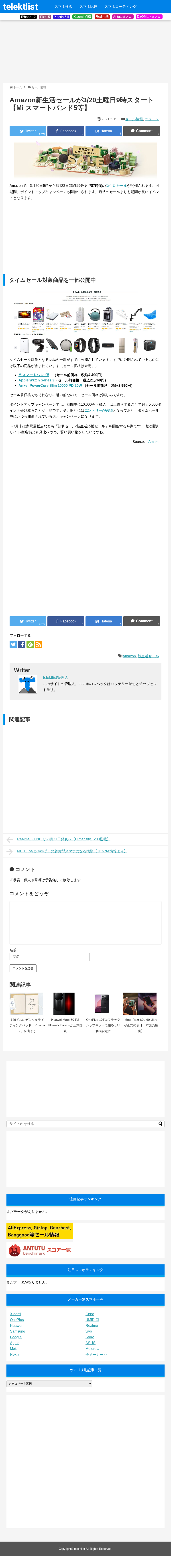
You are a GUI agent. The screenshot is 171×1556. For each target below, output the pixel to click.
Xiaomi (15, 1314)
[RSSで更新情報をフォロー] (38, 644)
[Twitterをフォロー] (13, 644)
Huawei (16, 1325)
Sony (90, 1337)
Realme (92, 1325)
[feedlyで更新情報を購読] (30, 644)
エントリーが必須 (98, 410)
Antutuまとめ (122, 16)
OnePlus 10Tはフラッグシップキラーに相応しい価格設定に (103, 1025)
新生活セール (116, 186)
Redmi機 (102, 16)
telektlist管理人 (55, 677)
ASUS (91, 1343)
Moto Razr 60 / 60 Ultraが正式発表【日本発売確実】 (141, 1025)
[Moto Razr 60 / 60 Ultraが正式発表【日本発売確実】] (141, 1004)
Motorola (92, 1349)
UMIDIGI (92, 1320)
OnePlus (17, 1320)
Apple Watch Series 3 (36, 380)
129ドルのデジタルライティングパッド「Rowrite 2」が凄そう (27, 1025)
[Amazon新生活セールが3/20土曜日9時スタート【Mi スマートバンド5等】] (104, 131)
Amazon (154, 442)
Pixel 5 (45, 17)
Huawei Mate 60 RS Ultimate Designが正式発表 (65, 1025)
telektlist (20, 7)
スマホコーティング (120, 6)
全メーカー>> (96, 1355)
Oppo (90, 1314)
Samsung (17, 1331)
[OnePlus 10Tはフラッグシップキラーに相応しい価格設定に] (103, 1004)
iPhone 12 (28, 17)
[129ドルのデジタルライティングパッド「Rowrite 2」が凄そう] (27, 1004)
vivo (89, 1331)
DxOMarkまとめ (149, 16)
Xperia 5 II (61, 17)
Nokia (14, 1354)
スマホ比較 (88, 6)
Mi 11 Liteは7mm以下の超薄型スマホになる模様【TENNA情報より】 (72, 851)
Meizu (15, 1349)
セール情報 (134, 119)
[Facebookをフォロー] (21, 644)
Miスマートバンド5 (33, 375)
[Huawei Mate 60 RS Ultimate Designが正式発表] (65, 1004)
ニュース (152, 119)
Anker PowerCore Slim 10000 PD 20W (50, 385)
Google (16, 1337)
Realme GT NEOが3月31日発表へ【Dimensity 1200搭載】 (63, 839)
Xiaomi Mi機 (82, 16)
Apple (14, 1343)
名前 (13, 950)
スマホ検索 (63, 6)
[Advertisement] (36, 51)
